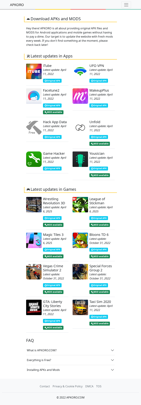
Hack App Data (55, 122)
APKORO (17, 4)
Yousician (96, 153)
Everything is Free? (39, 360)
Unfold (94, 122)
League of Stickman (97, 201)
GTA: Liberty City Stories (52, 303)
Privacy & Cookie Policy (68, 386)
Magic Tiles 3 (53, 234)
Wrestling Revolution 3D (54, 201)
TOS (98, 386)
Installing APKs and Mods (43, 370)
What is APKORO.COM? (42, 350)
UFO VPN (96, 65)
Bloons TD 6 (99, 234)
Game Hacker (54, 153)
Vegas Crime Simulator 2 (53, 268)
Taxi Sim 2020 (100, 301)
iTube (47, 65)
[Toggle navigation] (126, 4)
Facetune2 (51, 90)
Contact (45, 386)
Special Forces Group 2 (100, 268)
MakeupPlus (99, 90)
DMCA (89, 386)
